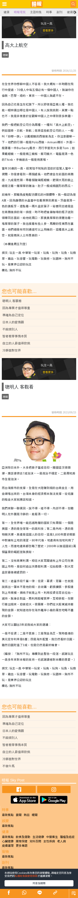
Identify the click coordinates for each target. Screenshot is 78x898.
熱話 (27, 815)
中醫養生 (52, 837)
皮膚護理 (8, 845)
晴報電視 (20, 12)
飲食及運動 (23, 837)
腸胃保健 (21, 841)
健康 (6, 12)
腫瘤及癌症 (67, 837)
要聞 (19, 815)
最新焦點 (8, 815)
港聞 (5, 55)
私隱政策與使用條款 (26, 876)
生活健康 (38, 837)
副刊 (59, 12)
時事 (49, 12)
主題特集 (36, 12)
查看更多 (48, 30)
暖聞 (35, 815)
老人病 (61, 841)
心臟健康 (8, 841)
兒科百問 (35, 841)
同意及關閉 (39, 883)
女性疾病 (49, 841)
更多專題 (21, 845)
